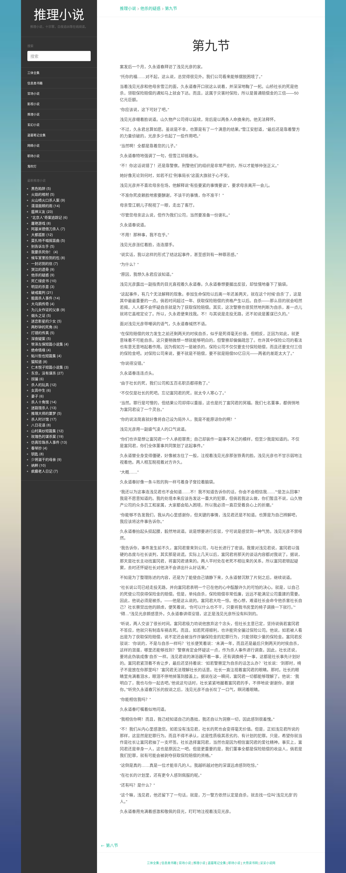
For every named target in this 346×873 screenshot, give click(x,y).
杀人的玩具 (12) (43, 384)
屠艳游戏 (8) (41, 223)
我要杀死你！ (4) (44, 251)
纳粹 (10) (38, 465)
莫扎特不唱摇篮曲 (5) (48, 240)
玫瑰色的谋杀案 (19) (47, 436)
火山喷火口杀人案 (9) (48, 200)
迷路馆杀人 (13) (43, 407)
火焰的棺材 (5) (42, 194)
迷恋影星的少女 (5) (46, 320)
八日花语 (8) (41, 424)
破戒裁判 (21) (42, 292)
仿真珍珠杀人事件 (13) (49, 442)
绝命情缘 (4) (41, 349)
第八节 (109, 845)
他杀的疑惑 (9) (42, 274)
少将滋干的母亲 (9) (46, 459)
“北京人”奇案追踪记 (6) (49, 217)
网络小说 (33, 145)
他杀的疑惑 (150, 8)
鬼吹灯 (31, 166)
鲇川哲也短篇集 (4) (46, 355)
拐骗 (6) (37, 378)
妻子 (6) (37, 395)
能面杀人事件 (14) (45, 297)
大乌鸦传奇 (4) (42, 303)
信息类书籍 (35, 83)
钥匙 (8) (37, 453)
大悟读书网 (250, 863)
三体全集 (33, 72)
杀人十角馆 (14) (43, 401)
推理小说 (59, 14)
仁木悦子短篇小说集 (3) (50, 367)
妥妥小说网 (267, 863)
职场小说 (33, 156)
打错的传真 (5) (42, 332)
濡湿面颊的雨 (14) (45, 205)
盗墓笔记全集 (36, 135)
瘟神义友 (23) (42, 211)
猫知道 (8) (39, 361)
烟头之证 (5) (41, 315)
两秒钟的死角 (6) (44, 326)
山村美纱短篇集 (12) (47, 430)
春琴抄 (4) (39, 447)
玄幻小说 (33, 124)
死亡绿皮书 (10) (43, 280)
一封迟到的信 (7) (44, 263)
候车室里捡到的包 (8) (48, 257)
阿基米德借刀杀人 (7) (48, 228)
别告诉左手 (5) (42, 246)
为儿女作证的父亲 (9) (48, 309)
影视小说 (33, 104)
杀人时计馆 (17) (43, 419)
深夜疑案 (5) (41, 338)
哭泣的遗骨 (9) (42, 269)
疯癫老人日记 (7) (44, 471)
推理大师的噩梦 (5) (46, 413)
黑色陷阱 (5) (41, 188)
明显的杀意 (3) (42, 286)
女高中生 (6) (41, 390)
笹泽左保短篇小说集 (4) (50, 344)
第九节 (171, 8)
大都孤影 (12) (42, 234)
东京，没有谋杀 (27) (47, 372)
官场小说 (33, 93)
